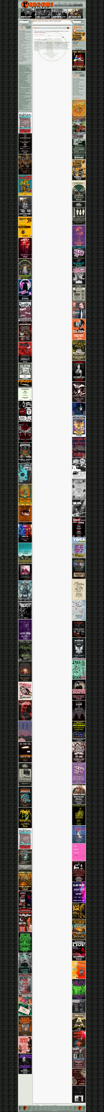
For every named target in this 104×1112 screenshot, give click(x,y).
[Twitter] (77, 27)
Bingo (35, 46)
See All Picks (75, 45)
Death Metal (42, 44)
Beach (51, 21)
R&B (62, 44)
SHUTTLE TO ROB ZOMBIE (78, 94)
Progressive (36, 50)
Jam (55, 43)
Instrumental (22, 100)
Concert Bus (47, 43)
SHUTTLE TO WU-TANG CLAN (78, 85)
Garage (56, 48)
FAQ (81, 3)
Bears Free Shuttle (24, 109)
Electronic (51, 48)
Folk (65, 43)
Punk (46, 42)
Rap (68, 42)
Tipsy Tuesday (23, 107)
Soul (52, 43)
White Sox (22, 93)
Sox (20, 91)
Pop (38, 43)
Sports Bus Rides (82, 75)
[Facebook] (75, 27)
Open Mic (59, 47)
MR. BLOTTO (75, 42)
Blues (65, 42)
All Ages (25, 74)
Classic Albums (23, 75)
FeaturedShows (28, 27)
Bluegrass (22, 80)
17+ (28, 85)
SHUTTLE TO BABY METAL (78, 88)
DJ (41, 47)
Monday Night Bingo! (26, 65)
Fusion (21, 84)
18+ (25, 78)
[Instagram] (79, 27)
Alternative (60, 43)
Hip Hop (59, 42)
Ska (48, 48)
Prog (29, 73)
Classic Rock (40, 46)
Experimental (64, 46)
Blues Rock (22, 68)
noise (27, 89)
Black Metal (64, 47)
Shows (39, 21)
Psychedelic (63, 48)
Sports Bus (53, 42)
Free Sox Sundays (23, 104)
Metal (41, 42)
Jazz (35, 43)
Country (47, 46)
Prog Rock (22, 70)
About (59, 3)
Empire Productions (25, 71)
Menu (35, 21)
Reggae (39, 47)
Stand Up (58, 44)
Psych (59, 48)
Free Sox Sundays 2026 (22, 92)
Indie (41, 43)
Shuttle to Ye (76, 82)
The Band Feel (22, 34)
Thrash (40, 48)
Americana (53, 44)
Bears (29, 94)
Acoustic (45, 48)
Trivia (35, 47)
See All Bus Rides (76, 98)
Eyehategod (21, 57)
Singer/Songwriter (47, 47)
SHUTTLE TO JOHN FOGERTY (78, 79)
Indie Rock (36, 48)
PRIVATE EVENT (57, 21)
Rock (36, 42)
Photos (65, 3)
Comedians (26, 102)
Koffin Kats (21, 37)
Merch (47, 21)
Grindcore (21, 78)
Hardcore (65, 44)
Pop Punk (54, 47)
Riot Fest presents (23, 73)
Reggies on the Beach (25, 88)
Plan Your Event (39, 1110)
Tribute (51, 46)
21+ (24, 66)
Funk (47, 44)
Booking (34, 1110)
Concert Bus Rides (75, 75)
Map (70, 3)
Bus (43, 21)
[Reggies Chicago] (37, 8)
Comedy (36, 44)
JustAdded (21, 27)
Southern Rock (57, 46)
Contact (76, 3)
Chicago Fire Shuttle (24, 101)
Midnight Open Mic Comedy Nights (28, 98)
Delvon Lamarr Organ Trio (25, 31)
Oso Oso (21, 54)
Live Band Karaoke (24, 99)
